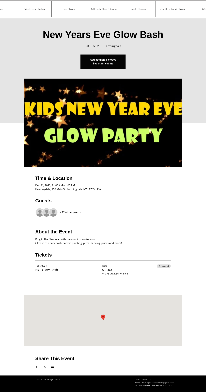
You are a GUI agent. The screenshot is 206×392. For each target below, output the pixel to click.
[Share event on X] (44, 367)
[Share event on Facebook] (36, 367)
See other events (103, 63)
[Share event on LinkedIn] (52, 367)
